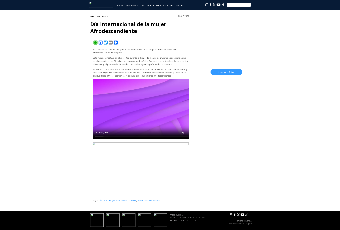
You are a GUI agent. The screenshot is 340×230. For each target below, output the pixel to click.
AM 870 (120, 5)
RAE (171, 5)
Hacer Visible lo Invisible (148, 200)
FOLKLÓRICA (145, 5)
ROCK (165, 5)
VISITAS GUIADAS (187, 220)
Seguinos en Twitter (226, 72)
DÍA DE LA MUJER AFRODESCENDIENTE (117, 200)
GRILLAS (179, 5)
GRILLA (197, 220)
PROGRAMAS (132, 5)
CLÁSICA (157, 5)
